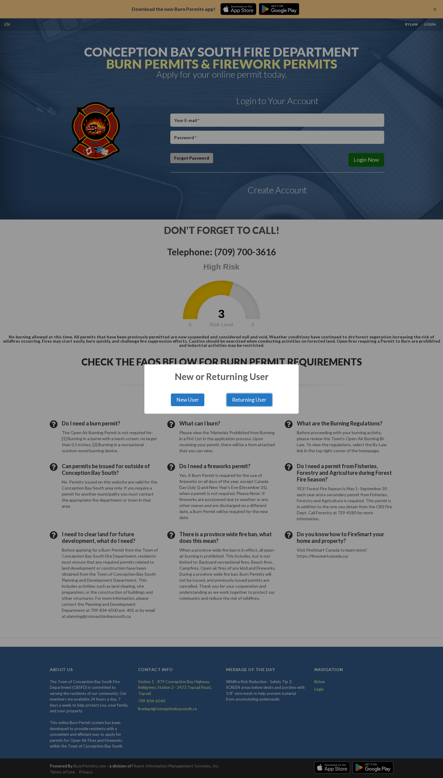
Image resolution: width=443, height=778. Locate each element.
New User (188, 400)
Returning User (249, 400)
